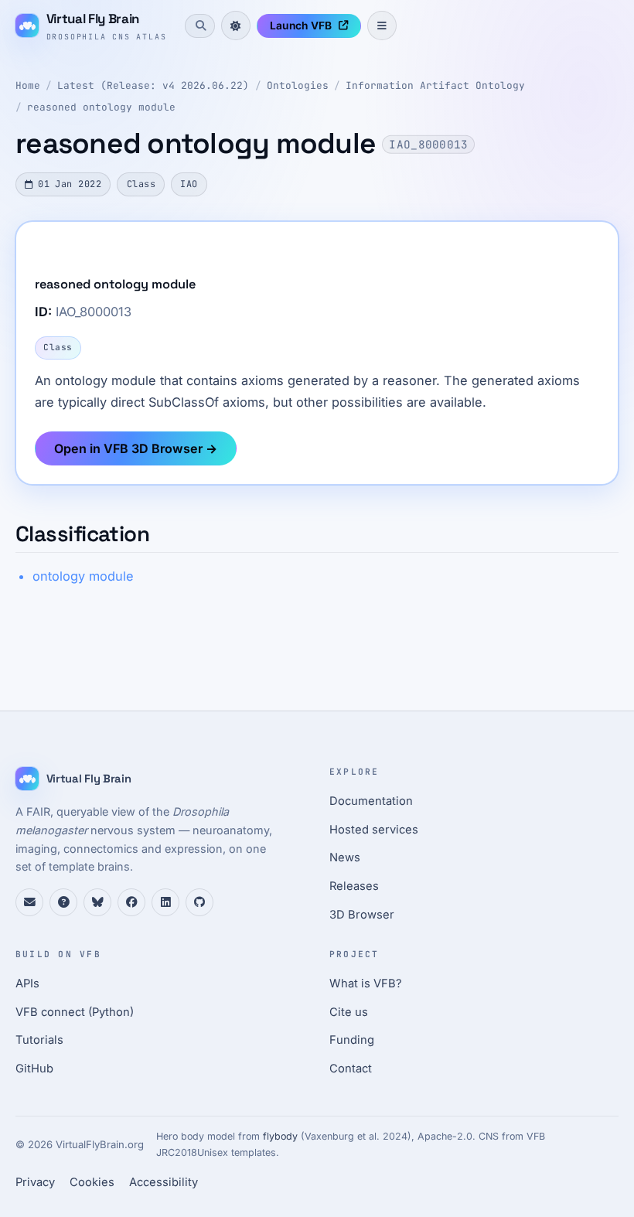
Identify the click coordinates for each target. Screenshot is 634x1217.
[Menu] (382, 25)
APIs (27, 983)
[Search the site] (199, 25)
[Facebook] (131, 902)
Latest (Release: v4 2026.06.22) (153, 85)
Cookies (92, 1182)
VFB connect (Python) (74, 1012)
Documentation (371, 801)
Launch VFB (301, 25)
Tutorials (39, 1040)
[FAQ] (63, 902)
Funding (351, 1040)
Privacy (35, 1182)
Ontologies (298, 85)
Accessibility (163, 1182)
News (344, 857)
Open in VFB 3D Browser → (135, 448)
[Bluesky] (97, 902)
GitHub (34, 1069)
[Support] (29, 902)
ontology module (83, 576)
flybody (280, 1136)
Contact (350, 1069)
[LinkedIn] (165, 902)
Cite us (348, 1012)
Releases (354, 886)
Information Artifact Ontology (435, 85)
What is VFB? (365, 983)
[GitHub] (199, 902)
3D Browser (361, 915)
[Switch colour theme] (236, 25)
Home (27, 85)
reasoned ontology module (101, 107)
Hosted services (373, 830)
